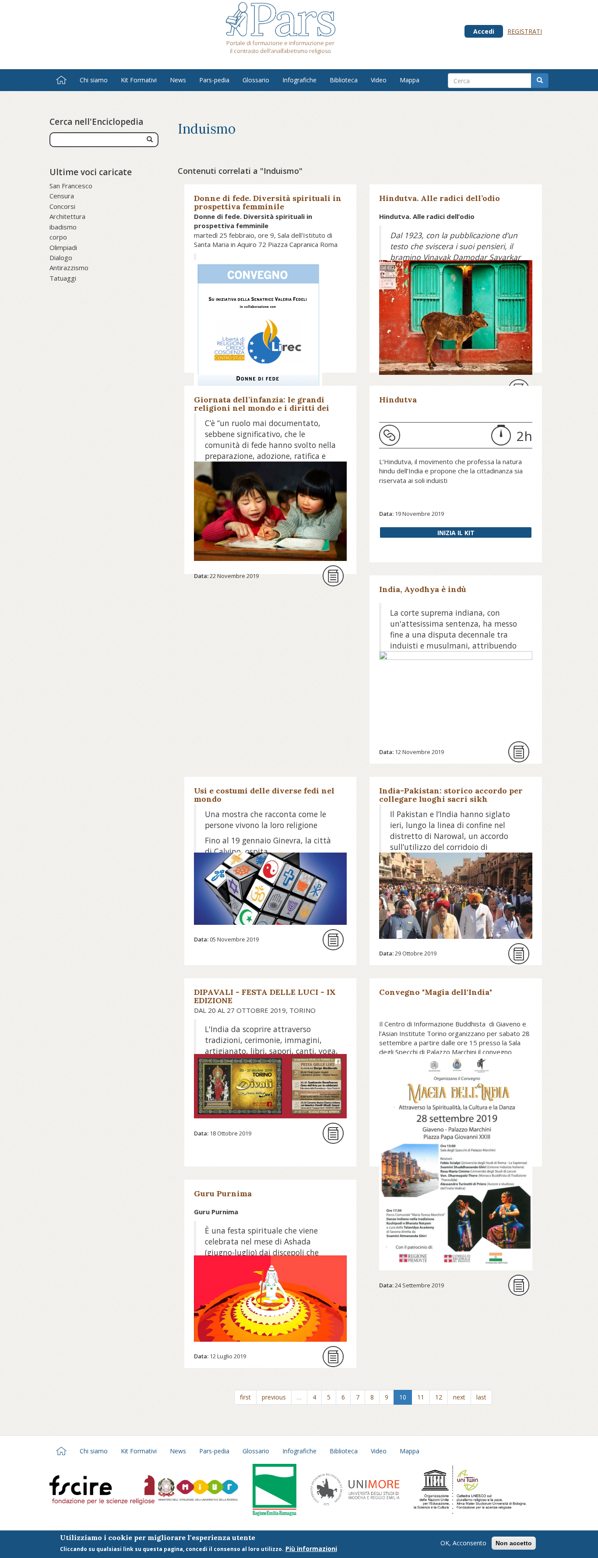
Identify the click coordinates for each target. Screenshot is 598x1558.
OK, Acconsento (463, 1543)
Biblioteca (344, 80)
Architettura (67, 216)
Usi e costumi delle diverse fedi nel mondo (264, 795)
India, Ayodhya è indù (422, 589)
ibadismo (63, 226)
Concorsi (62, 206)
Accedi (483, 31)
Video (379, 80)
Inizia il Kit (456, 533)
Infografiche (299, 80)
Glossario (256, 80)
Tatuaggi (62, 278)
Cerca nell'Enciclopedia (96, 121)
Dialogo (60, 257)
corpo (58, 237)
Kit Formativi (139, 80)
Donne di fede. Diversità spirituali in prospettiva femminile (267, 202)
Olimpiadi (63, 247)
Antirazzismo (68, 267)
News (178, 80)
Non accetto (514, 1543)
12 (438, 1397)
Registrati (524, 31)
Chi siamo (94, 80)
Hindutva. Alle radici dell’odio (439, 198)
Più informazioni (311, 1548)
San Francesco (70, 185)
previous (274, 1397)
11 (420, 1397)
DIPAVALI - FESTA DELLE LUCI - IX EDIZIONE (265, 996)
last (481, 1397)
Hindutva (398, 400)
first (245, 1397)
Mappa (409, 80)
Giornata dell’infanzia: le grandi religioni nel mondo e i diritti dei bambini (261, 408)
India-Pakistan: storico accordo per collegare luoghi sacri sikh (451, 795)
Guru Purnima (223, 1193)
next (459, 1397)
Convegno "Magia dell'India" (435, 992)
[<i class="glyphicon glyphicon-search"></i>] (149, 140)
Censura (61, 195)
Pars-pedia (214, 80)
